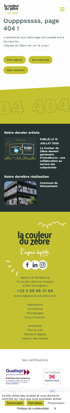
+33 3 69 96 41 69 (35, 290)
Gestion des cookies (35, 338)
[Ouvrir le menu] (62, 9)
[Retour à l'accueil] (11, 7)
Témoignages (35, 313)
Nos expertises (40, 59)
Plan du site (35, 330)
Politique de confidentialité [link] (33, 408)
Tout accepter (15, 403)
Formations (35, 308)
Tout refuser (35, 403)
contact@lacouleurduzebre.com (35, 295)
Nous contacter (16, 70)
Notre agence (14, 59)
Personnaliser (56, 403)
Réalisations (35, 304)
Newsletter (35, 325)
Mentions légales (35, 334)
